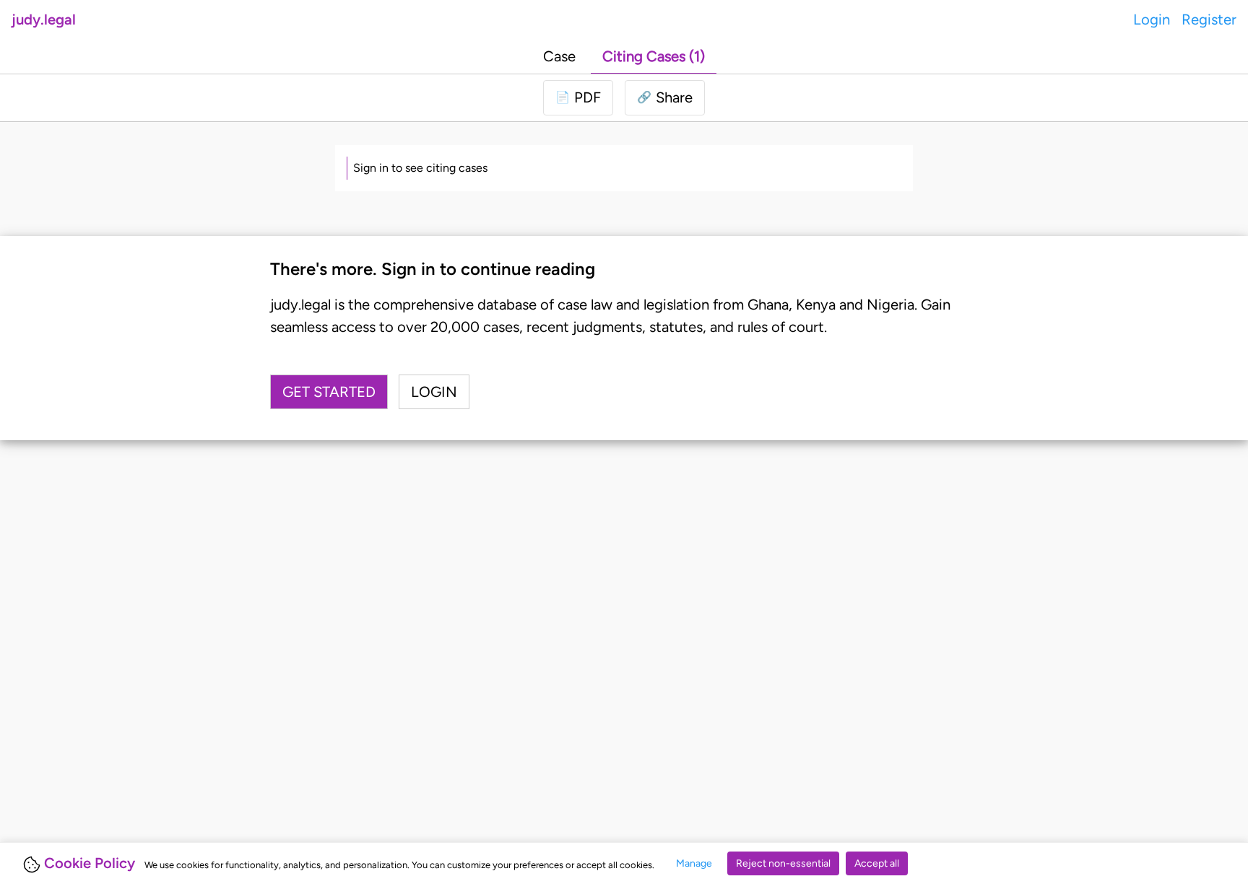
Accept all (876, 863)
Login (1151, 19)
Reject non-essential (783, 863)
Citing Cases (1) (653, 56)
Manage (694, 863)
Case (559, 56)
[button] (665, 97)
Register (1209, 19)
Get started (329, 392)
